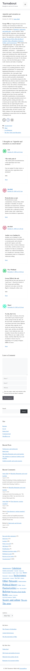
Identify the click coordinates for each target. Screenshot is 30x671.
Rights (5, 594)
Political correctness (22, 581)
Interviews (5, 538)
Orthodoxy (22, 578)
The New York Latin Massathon (12, 132)
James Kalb (5, 473)
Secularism (10, 595)
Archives (4, 613)
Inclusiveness (20, 575)
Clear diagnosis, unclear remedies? (16, 511)
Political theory (10, 584)
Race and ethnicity (23, 588)
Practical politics (9, 587)
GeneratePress (23, 668)
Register (4, 426)
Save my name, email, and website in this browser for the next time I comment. (15, 392)
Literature (12, 578)
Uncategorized (8, 125)
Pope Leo (23, 585)
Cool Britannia (8, 130)
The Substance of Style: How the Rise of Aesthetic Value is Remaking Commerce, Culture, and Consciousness (13, 41)
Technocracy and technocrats (10, 449)
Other (5, 128)
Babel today (5, 451)
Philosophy (13, 581)
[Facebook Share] (8, 120)
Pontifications (6, 549)
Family (17, 572)
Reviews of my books (8, 556)
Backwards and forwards (15, 523)
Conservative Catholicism (7, 572)
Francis (20, 572)
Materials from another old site (10, 657)
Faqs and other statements (9, 536)
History (25, 572)
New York (17, 578)
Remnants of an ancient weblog (10, 660)
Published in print (7, 554)
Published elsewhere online (9, 551)
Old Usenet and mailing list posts (11, 653)
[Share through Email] (12, 120)
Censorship (16, 570)
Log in (4, 429)
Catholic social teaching (8, 570)
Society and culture (11, 599)
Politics (19, 585)
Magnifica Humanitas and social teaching (13, 454)
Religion (6, 591)
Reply (6, 179)
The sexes (6, 603)
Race (18, 588)
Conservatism (21, 570)
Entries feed (5, 431)
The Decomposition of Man (9, 636)
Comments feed (6, 434)
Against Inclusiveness (8, 633)
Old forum (5, 546)
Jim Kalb (10, 189)
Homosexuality (5, 575)
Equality (13, 572)
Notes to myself (6, 543)
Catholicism (16, 568)
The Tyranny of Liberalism (9, 629)
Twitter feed (5, 649)
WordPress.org (6, 436)
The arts (24, 600)
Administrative (6, 568)
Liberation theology (6, 578)
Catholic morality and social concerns (12, 461)
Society (14, 597)
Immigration (11, 575)
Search (4, 408)
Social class (15, 595)
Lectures (4, 541)
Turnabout (9, 3)
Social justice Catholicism (7, 597)
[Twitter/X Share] (4, 120)
